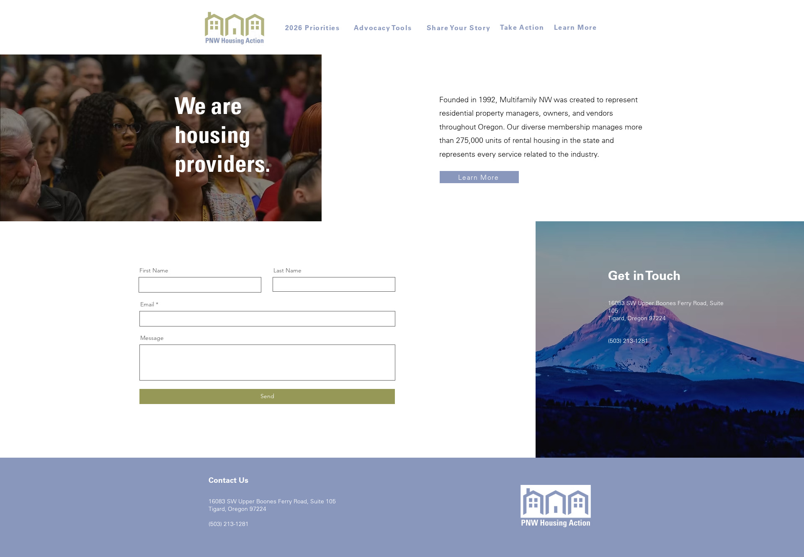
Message (152, 338)
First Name (153, 270)
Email (147, 304)
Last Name (287, 270)
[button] (234, 27)
